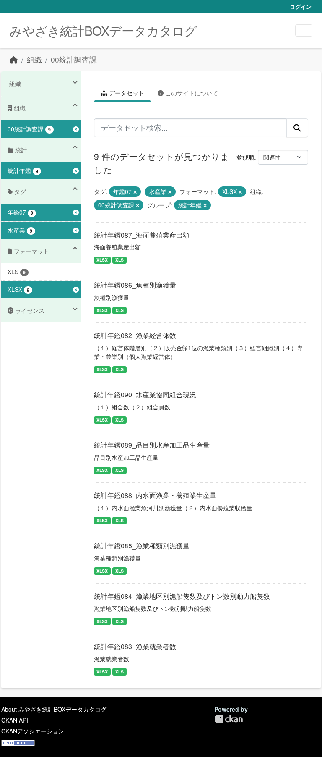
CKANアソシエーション (32, 731)
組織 (34, 59)
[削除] (135, 192)
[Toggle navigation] (303, 30)
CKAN (228, 719)
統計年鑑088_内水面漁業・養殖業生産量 (155, 495)
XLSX (102, 260)
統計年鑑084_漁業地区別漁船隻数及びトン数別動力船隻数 (182, 596)
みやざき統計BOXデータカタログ (103, 30)
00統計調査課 (74, 59)
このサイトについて (191, 93)
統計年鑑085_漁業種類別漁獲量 (142, 545)
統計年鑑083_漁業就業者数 (135, 646)
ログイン (301, 6)
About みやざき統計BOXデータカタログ (53, 709)
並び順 (245, 157)
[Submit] (297, 127)
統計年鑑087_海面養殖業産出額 (142, 235)
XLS (119, 260)
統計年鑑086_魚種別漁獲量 (135, 285)
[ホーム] (14, 59)
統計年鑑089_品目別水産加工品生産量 (152, 445)
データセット (125, 93)
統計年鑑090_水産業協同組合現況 (145, 394)
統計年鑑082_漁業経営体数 (135, 335)
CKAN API (14, 720)
